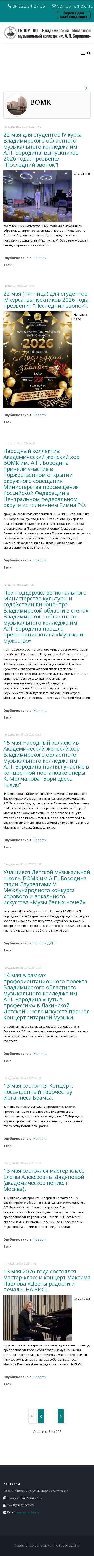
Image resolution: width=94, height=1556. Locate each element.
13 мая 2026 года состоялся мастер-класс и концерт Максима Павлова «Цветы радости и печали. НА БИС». (47, 1280)
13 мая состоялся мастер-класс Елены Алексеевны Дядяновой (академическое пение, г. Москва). (43, 1179)
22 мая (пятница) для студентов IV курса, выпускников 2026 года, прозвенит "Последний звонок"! (46, 299)
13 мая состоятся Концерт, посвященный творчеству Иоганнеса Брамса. (38, 1091)
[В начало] (31, 1416)
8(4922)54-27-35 (29, 6)
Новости (40, 258)
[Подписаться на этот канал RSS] (87, 89)
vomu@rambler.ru (75, 6)
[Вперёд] (61, 1416)
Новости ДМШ (44, 943)
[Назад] (41, 1416)
